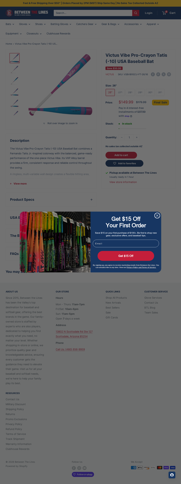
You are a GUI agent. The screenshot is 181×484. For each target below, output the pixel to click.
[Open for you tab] (172, 475)
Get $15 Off (125, 256)
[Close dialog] (157, 215)
